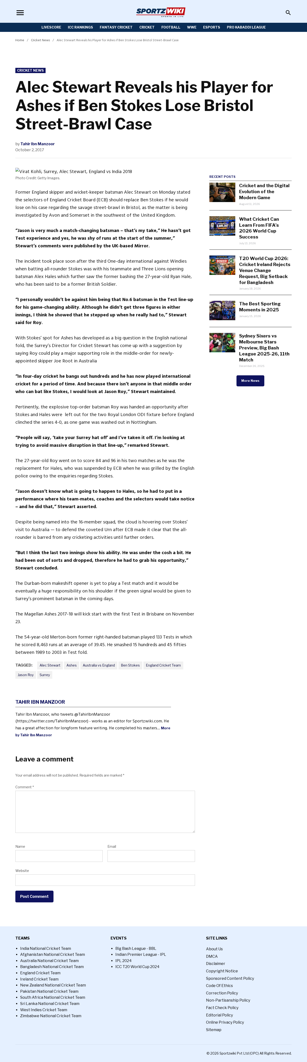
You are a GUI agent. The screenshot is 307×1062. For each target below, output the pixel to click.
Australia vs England (99, 665)
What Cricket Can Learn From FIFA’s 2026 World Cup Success (259, 228)
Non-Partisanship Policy (228, 1000)
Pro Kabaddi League (246, 27)
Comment (24, 787)
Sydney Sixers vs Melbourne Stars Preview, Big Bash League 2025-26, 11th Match (264, 348)
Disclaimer (215, 963)
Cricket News (40, 40)
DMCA (212, 956)
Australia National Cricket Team (49, 960)
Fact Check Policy (222, 1007)
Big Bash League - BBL (135, 948)
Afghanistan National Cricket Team (52, 954)
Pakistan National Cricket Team (49, 991)
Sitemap (213, 1029)
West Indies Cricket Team (43, 1010)
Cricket (147, 27)
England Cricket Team (163, 665)
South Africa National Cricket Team (52, 997)
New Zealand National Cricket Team (53, 985)
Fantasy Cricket (116, 27)
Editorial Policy (219, 1015)
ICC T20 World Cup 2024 (137, 966)
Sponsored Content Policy (230, 978)
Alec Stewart (50, 665)
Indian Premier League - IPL (140, 954)
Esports (211, 27)
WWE (191, 27)
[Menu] (20, 12)
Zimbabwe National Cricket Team (50, 1016)
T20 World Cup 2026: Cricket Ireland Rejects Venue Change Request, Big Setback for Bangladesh (264, 270)
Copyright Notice (222, 971)
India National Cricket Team (45, 948)
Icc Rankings (80, 27)
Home (19, 40)
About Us (214, 949)
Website (22, 871)
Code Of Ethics (219, 985)
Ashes (71, 665)
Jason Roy (26, 675)
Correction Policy (222, 993)
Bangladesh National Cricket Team (52, 966)
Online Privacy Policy (225, 1022)
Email (111, 846)
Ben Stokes (130, 665)
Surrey (45, 675)
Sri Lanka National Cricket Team (49, 1003)
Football (170, 27)
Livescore (51, 27)
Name (20, 846)
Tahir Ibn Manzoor (37, 144)
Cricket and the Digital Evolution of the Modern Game (264, 191)
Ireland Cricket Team (39, 979)
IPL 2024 (123, 960)
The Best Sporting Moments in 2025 (260, 307)
